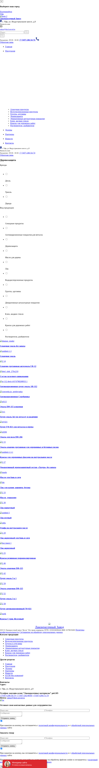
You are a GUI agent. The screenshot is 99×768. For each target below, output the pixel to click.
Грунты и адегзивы (13, 643)
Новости (9, 673)
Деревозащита (16, 116)
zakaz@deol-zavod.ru (16, 698)
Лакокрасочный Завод (49, 627)
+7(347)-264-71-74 (41, 695)
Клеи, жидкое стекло (19, 121)
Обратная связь (6, 42)
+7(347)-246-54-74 (8, 695)
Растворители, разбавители (22, 126)
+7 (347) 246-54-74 (27, 153)
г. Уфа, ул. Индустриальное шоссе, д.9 (19, 22)
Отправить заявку (8, 718)
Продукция (10, 666)
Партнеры (9, 671)
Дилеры (8, 668)
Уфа (2, 14)
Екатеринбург (6, 12)
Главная (8, 664)
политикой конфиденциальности (53, 725)
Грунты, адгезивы (18, 114)
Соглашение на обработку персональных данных (41, 632)
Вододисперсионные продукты (24, 112)
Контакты (9, 678)
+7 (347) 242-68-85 (24, 695)
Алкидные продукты (19, 109)
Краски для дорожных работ (22, 123)
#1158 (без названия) (14, 675)
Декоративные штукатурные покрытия (27, 119)
